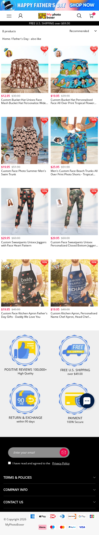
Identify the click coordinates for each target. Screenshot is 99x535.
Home (6, 39)
